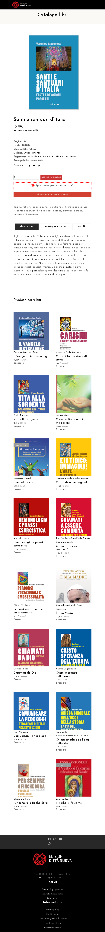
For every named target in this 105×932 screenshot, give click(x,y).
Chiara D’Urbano (22, 605)
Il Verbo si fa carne (69, 802)
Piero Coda (61, 732)
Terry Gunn (70, 538)
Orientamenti (32, 153)
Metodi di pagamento (52, 889)
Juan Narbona (21, 732)
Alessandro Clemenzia (77, 736)
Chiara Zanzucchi (64, 542)
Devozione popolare (31, 207)
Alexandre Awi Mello (66, 605)
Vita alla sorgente (26, 419)
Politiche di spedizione (52, 893)
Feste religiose (73, 207)
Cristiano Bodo (21, 669)
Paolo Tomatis (21, 415)
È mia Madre (65, 613)
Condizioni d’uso (52, 923)
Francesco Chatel (22, 479)
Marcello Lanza (21, 538)
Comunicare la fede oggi (30, 736)
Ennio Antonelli (63, 799)
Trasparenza (52, 898)
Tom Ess (60, 538)
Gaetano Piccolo (64, 479)
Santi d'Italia (53, 211)
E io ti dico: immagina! (71, 482)
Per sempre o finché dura (31, 802)
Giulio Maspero (73, 352)
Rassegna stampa (55, 226)
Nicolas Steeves (80, 479)
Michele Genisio (63, 415)
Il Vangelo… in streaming (30, 356)
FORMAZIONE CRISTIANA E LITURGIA (52, 156)
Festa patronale (54, 207)
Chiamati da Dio (25, 672)
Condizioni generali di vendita (52, 918)
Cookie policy (52, 914)
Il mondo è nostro (25, 482)
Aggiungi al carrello (51, 177)
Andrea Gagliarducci (66, 669)
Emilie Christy (83, 538)
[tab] (27, 227)
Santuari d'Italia (72, 211)
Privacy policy (52, 909)
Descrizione (26, 226)
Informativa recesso (52, 927)
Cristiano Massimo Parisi (26, 352)
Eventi (81, 226)
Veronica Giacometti (26, 130)
